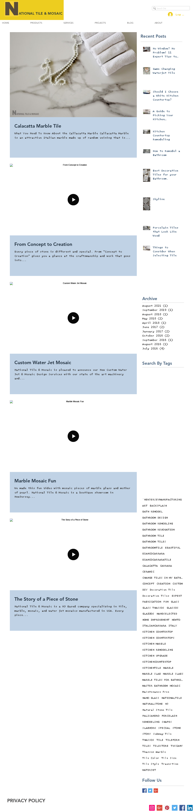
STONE (176, 728)
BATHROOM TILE (153, 536)
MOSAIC (175, 686)
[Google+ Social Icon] (159, 808)
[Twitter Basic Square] (150, 790)
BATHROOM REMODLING (157, 523)
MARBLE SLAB (151, 674)
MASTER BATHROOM (155, 686)
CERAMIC (148, 571)
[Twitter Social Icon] (175, 808)
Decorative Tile (162, 590)
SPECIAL (164, 728)
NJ (166, 704)
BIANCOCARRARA (153, 553)
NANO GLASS (150, 698)
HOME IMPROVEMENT (155, 620)
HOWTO (176, 620)
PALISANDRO (150, 716)
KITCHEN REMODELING (157, 650)
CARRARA (166, 566)
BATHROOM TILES (154, 541)
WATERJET (149, 770)
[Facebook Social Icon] (182, 808)
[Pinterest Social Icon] (167, 808)
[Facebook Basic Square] (144, 790)
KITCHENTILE (151, 668)
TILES (146, 746)
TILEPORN (172, 740)
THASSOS (148, 740)
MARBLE (168, 668)
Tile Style (150, 764)
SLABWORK (149, 728)
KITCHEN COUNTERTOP (157, 632)
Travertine (169, 764)
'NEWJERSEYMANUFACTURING (161, 499)
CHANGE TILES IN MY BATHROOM (163, 578)
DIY (144, 590)
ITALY (172, 625)
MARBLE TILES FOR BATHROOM (163, 680)
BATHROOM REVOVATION (158, 529)
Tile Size (169, 758)
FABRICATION (151, 602)
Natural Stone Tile (157, 710)
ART (144, 505)
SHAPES (167, 722)
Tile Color (150, 758)
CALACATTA (150, 566)
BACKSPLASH (158, 505)
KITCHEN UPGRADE (155, 656)
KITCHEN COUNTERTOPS (158, 638)
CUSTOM (177, 583)
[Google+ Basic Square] (156, 790)
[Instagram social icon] (152, 808)
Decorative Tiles (155, 596)
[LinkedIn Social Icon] (190, 808)
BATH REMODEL (152, 511)
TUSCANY (177, 746)
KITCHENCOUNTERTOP (156, 662)
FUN (165, 602)
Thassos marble (154, 752)
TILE (159, 740)
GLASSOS (172, 608)
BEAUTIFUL (172, 547)
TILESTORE (160, 746)
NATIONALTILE (171, 698)
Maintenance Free (155, 692)
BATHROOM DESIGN (155, 517)
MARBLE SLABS (173, 674)
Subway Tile (162, 734)
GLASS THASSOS (153, 608)
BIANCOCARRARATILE (156, 559)
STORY (146, 734)
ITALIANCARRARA (154, 625)
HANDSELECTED (166, 613)
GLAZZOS (148, 613)
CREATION (163, 583)
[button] (36, 22)
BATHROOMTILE (152, 547)
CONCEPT (148, 583)
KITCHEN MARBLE (154, 644)
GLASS (175, 602)
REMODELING (150, 722)
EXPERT (177, 596)
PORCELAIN (169, 716)
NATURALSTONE (152, 704)
